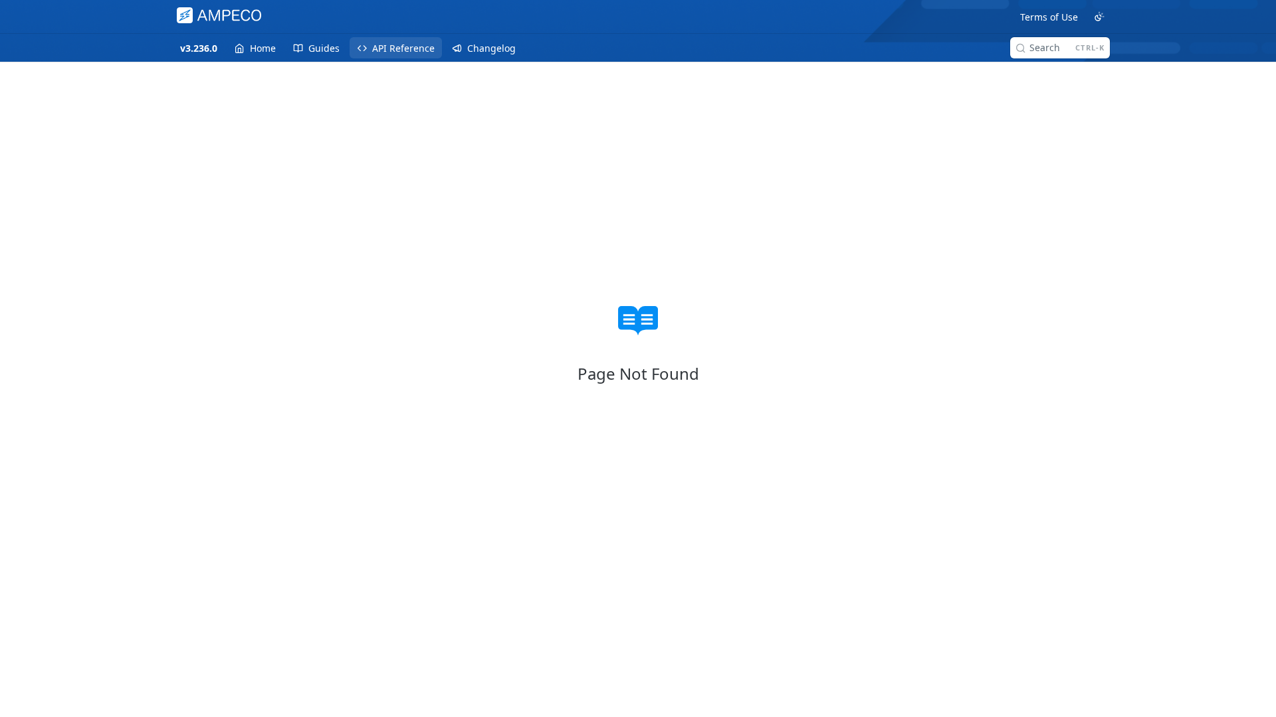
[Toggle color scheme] (1099, 16)
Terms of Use (1049, 17)
